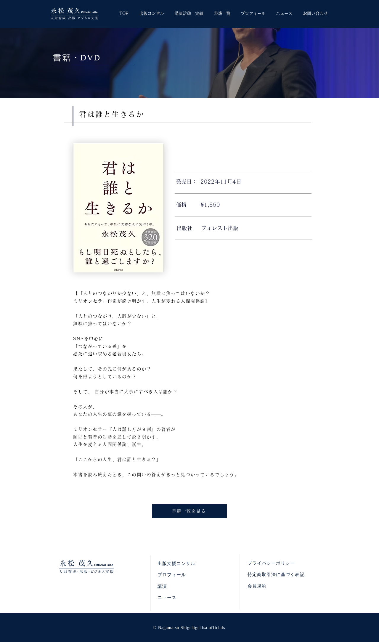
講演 (162, 586)
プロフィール (172, 574)
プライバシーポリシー (271, 563)
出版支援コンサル (176, 563)
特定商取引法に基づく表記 (276, 574)
